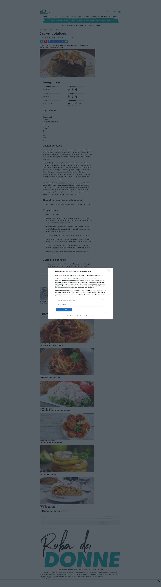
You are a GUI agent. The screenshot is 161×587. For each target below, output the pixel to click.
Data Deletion (71, 315)
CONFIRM (64, 309)
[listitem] (80, 300)
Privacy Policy (90, 315)
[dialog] (80, 293)
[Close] (109, 271)
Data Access (80, 315)
